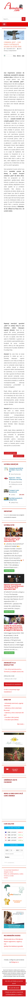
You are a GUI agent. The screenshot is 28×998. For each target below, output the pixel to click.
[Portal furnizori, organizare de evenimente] (14, 928)
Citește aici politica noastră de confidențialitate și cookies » (14, 993)
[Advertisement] (14, 267)
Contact (6, 877)
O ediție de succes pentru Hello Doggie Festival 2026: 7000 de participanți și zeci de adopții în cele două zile (13, 628)
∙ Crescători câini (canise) (11, 717)
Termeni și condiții (9, 875)
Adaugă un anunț (8, 872)
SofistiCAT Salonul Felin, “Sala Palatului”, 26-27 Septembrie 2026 (12, 539)
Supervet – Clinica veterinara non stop (15, 478)
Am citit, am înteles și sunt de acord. (14, 982)
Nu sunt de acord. (14, 988)
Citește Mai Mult (9, 570)
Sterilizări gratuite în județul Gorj (15, 499)
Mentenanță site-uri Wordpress (13, 939)
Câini (20, 48)
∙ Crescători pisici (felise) (11, 720)
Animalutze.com (14, 13)
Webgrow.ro (15, 962)
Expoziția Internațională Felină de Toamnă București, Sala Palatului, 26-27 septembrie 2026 (14, 587)
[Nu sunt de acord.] (26, 983)
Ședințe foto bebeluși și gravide (13, 946)
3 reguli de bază (18, 456)
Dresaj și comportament (10, 50)
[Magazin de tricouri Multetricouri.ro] (14, 904)
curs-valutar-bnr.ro (11, 862)
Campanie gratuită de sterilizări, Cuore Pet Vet (16, 469)
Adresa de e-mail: (9, 676)
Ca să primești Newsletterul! (11, 870)
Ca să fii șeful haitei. (10, 453)
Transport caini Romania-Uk (14, 491)
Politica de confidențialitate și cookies (13, 874)
